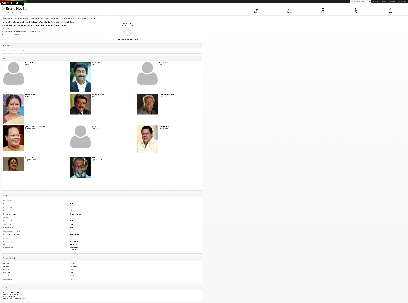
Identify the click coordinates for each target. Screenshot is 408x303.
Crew (5, 195)
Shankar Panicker (51, 22)
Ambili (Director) (11, 25)
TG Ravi (94, 158)
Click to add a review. (25, 51)
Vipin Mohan (74, 234)
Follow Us (392, 2)
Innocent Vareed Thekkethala (35, 126)
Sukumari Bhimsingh (32, 158)
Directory (376, 2)
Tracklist (6, 287)
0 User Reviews (8, 46)
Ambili (72, 204)
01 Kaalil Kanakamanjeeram (12, 292)
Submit (384, 2)
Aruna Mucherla (10, 22)
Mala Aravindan (164, 126)
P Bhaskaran (74, 244)
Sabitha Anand (39, 22)
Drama (9, 28)
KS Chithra (73, 250)
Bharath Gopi (29, 22)
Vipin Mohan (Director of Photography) (31, 25)
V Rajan (72, 211)
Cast (5, 58)
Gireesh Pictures (75, 214)
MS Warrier (95, 126)
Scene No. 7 (15, 8)
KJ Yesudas (74, 248)
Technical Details (9, 258)
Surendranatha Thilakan (65, 22)
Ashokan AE (20, 22)
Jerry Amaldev (74, 241)
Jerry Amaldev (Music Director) (55, 25)
